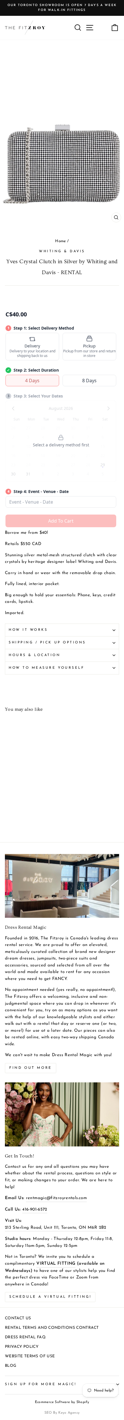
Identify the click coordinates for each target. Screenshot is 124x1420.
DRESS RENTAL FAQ (25, 1337)
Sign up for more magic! (40, 1384)
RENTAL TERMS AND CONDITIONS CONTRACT (52, 1328)
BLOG (10, 1366)
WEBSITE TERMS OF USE (30, 1356)
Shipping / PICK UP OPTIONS (47, 642)
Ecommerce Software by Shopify (62, 1402)
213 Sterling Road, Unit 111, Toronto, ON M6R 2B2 (55, 1228)
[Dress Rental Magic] (62, 886)
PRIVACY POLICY (21, 1347)
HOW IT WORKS (28, 630)
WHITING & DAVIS (62, 251)
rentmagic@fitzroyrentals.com (56, 1198)
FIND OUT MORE (30, 1068)
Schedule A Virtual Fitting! (50, 1297)
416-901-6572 (34, 1209)
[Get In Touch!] (62, 1114)
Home (60, 241)
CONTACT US (18, 1318)
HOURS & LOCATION (35, 655)
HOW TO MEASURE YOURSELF (46, 668)
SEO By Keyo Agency (62, 1413)
